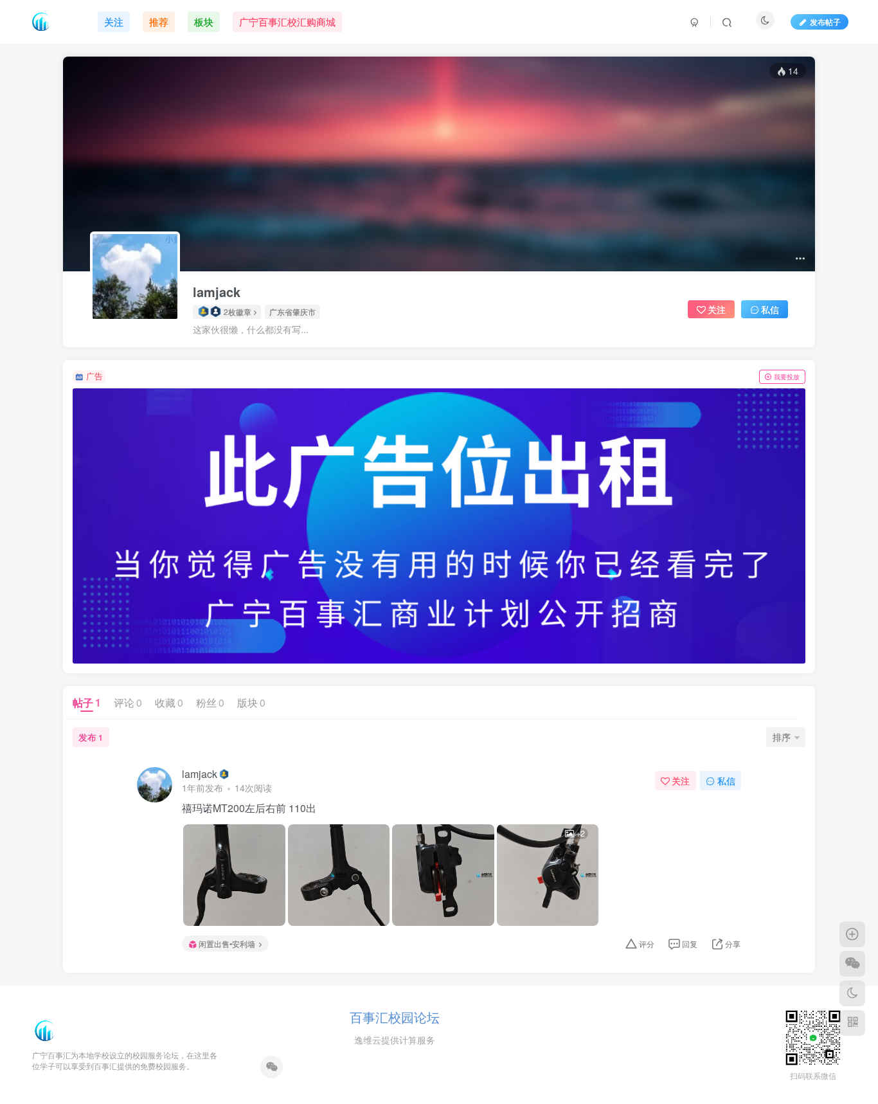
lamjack (216, 292)
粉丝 (210, 702)
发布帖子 (825, 21)
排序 (782, 736)
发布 (90, 736)
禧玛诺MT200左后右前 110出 (249, 808)
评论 (128, 702)
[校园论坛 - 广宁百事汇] (45, 1030)
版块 (251, 702)
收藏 (169, 702)
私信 (770, 309)
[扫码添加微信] (852, 964)
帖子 (87, 702)
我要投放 (787, 376)
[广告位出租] (439, 526)
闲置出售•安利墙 (227, 943)
